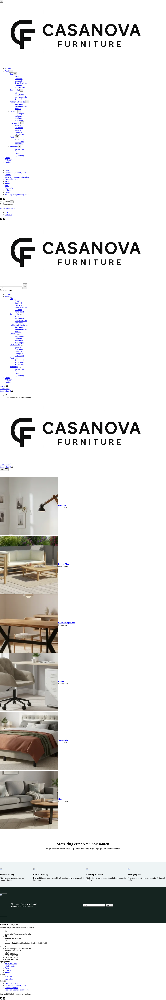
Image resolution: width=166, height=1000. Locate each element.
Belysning (13, 334)
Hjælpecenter (10, 966)
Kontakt (8, 382)
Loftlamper (19, 338)
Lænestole (18, 305)
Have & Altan (15, 345)
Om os (7, 378)
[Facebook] (1, 219)
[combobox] (11, 288)
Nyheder (8, 380)
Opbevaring (19, 375)
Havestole (18, 351)
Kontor (12, 358)
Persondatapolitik (11, 988)
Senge (17, 316)
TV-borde (18, 310)
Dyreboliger (19, 356)
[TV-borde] (29, 534)
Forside (8, 294)
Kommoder (19, 323)
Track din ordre (11, 964)
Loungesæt (19, 353)
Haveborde (19, 349)
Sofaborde (18, 303)
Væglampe (19, 340)
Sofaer (17, 301)
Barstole (18, 332)
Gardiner (18, 371)
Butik (7, 296)
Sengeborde (19, 318)
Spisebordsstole (20, 329)
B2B (7, 212)
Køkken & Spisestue (18, 325)
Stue (11, 299)
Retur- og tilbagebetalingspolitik (17, 990)
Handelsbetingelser (12, 983)
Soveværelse (14, 314)
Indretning (14, 367)
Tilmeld (109, 905)
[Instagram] (4, 219)
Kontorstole (19, 362)
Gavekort (8, 215)
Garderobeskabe (21, 321)
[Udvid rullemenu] (11, 297)
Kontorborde (19, 360)
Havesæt (18, 347)
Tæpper (18, 373)
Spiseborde (19, 327)
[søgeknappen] (25, 286)
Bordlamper (19, 342)
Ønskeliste (9, 979)
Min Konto (9, 977)
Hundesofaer (19, 369)
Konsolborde (20, 312)
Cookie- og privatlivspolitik (15, 985)
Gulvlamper (19, 336)
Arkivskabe (19, 364)
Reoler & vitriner (21, 307)
